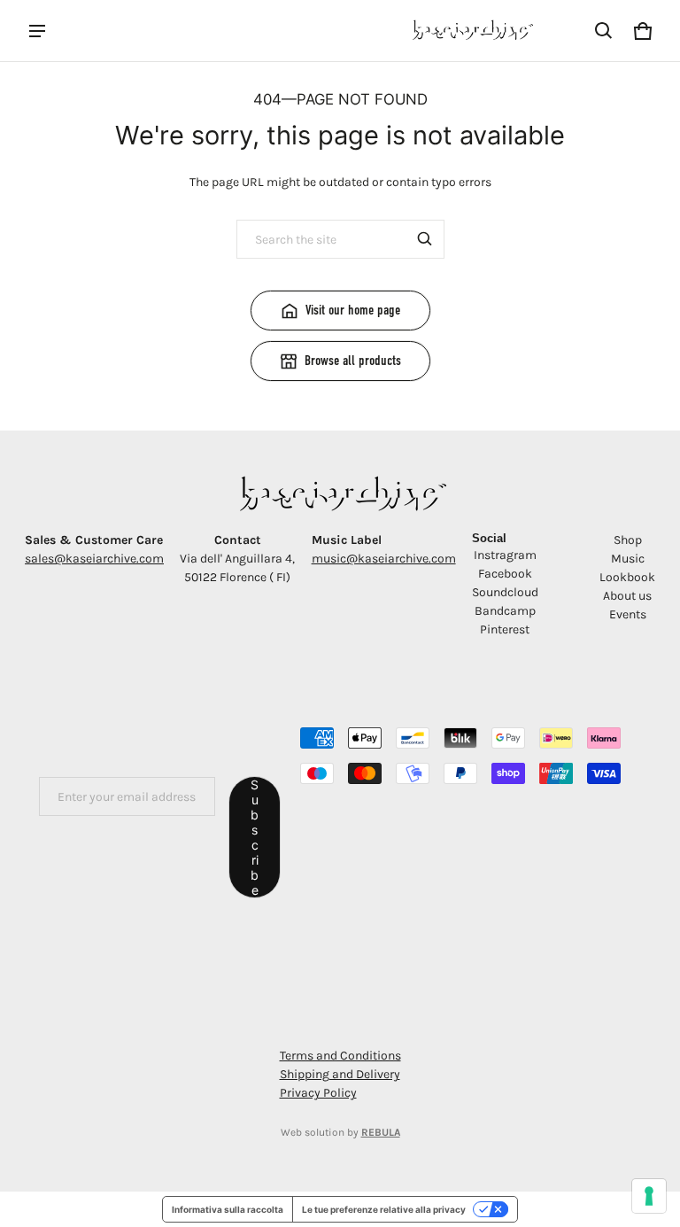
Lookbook (627, 577)
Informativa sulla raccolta (227, 1209)
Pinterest (504, 629)
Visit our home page (352, 310)
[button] (603, 31)
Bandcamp (505, 610)
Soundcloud (505, 592)
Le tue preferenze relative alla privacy (384, 1209)
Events (627, 614)
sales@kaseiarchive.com (94, 558)
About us (627, 595)
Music (628, 558)
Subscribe (255, 837)
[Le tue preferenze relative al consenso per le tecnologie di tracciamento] (649, 1196)
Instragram (505, 555)
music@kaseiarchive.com (384, 558)
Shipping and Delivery (340, 1074)
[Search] (425, 239)
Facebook (505, 573)
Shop (628, 539)
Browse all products (353, 361)
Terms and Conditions (340, 1055)
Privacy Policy (318, 1092)
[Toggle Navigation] (37, 31)
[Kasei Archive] (471, 30)
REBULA (380, 1132)
